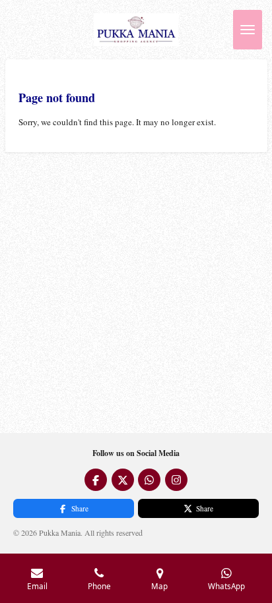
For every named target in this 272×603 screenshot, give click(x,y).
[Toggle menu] (247, 29)
